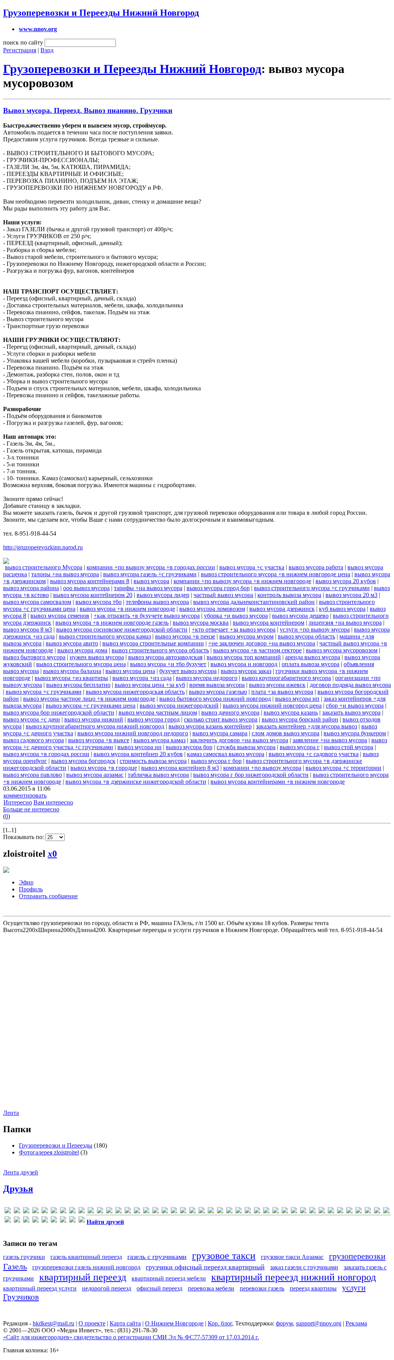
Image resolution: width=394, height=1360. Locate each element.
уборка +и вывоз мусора (236, 615)
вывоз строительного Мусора (43, 567)
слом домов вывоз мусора (285, 733)
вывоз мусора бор (189, 747)
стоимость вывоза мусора (153, 761)
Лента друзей (20, 1172)
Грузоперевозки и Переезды (55, 1145)
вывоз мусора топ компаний (244, 657)
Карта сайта (125, 1323)
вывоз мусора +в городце (103, 768)
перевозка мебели (211, 1288)
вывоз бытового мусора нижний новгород (215, 698)
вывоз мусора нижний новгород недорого (132, 733)
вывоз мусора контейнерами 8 (89, 581)
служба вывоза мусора (246, 747)
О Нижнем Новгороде (174, 1323)
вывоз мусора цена (130, 671)
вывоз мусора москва (201, 622)
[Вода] (275, 1211)
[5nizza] (7, 1211)
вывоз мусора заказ (246, 671)
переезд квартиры (313, 1288)
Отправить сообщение (48, 896)
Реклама (356, 1323)
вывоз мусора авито (72, 643)
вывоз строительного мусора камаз (105, 636)
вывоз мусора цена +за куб (150, 685)
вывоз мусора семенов (59, 615)
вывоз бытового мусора (34, 657)
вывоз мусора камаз (159, 740)
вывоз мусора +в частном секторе (257, 650)
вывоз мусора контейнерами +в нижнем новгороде (277, 781)
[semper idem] (201, 1211)
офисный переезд (159, 1288)
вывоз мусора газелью (218, 691)
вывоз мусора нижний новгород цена (272, 705)
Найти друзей (105, 1222)
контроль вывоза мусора (289, 595)
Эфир (26, 882)
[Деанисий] (303, 1211)
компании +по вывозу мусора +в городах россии (151, 567)
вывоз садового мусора (33, 740)
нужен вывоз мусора (97, 657)
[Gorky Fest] (90, 1211)
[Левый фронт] (367, 1211)
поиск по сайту (23, 42)
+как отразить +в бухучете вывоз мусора (146, 615)
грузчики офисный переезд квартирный (205, 1267)
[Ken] (118, 1211)
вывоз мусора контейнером (268, 622)
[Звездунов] (330, 1211)
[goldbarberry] (72, 1211)
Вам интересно (53, 802)
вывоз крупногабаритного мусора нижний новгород (95, 726)
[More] (146, 1211)
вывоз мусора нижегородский (179, 705)
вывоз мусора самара (219, 733)
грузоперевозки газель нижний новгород (86, 1267)
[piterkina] (173, 1211)
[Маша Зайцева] (26, 1220)
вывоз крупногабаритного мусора (286, 678)
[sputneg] (210, 1211)
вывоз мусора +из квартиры (71, 678)
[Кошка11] (349, 1211)
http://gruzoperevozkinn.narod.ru (43, 547)
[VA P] (220, 1211)
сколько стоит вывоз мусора (220, 719)
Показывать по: (24, 837)
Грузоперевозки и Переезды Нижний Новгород (101, 13)
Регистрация (19, 50)
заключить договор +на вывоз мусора (239, 740)
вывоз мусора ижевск (277, 685)
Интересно (17, 802)
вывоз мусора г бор (216, 761)
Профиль (31, 889)
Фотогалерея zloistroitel (49, 1152)
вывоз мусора (151, 581)
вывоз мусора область (306, 636)
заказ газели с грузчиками (304, 1267)
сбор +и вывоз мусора (355, 705)
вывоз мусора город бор (218, 588)
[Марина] (16, 1220)
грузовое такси (223, 1255)
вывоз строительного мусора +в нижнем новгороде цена (275, 574)
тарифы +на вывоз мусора (148, 588)
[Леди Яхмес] (377, 1211)
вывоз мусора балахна (72, 671)
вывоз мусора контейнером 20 (92, 595)
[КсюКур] (358, 1211)
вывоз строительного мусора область (160, 650)
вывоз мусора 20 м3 (351, 595)
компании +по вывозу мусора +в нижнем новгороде (242, 581)
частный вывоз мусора (223, 595)
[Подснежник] (53, 1220)
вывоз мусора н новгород (243, 664)
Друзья (18, 1189)
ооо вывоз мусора (86, 588)
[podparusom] (183, 1211)
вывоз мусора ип (297, 698)
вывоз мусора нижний (93, 719)
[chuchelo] (44, 1211)
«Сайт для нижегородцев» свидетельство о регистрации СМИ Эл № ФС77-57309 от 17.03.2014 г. (131, 1337)
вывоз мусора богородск (83, 761)
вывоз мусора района (31, 588)
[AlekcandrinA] (26, 1211)
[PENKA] (164, 1211)
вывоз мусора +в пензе (185, 636)
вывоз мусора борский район (300, 719)
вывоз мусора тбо (98, 602)
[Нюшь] (35, 1220)
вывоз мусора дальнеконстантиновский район (254, 602)
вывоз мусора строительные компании (153, 643)
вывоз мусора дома (82, 650)
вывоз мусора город (153, 719)
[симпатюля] (63, 1220)
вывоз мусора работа (316, 567)
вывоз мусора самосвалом (37, 602)
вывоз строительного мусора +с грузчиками (312, 588)
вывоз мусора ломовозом (212, 608)
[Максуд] (7, 1220)
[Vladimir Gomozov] (229, 1211)
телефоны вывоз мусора (157, 602)
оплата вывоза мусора (310, 664)
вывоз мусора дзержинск (282, 608)
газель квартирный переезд (86, 1257)
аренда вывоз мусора (312, 657)
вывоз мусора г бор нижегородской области (251, 774)
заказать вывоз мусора (351, 712)
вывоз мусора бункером (355, 733)
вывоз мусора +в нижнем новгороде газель (112, 622)
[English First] (63, 1211)
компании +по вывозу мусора (262, 768)
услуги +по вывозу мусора (315, 629)
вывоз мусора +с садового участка (314, 754)
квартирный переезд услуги (40, 1288)
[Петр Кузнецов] (44, 1220)
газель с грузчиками (157, 1256)
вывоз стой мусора (348, 747)
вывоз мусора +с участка (251, 567)
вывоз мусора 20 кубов (346, 581)
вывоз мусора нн (139, 747)
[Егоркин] (321, 1211)
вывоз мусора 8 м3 (27, 629)
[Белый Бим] (266, 1211)
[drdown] (53, 1211)
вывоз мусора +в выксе (98, 740)
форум (284, 1323)
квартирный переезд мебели (169, 1278)
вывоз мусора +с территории (343, 768)
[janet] (100, 1211)
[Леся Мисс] (386, 1211)
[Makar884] (137, 1211)
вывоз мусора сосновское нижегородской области (121, 629)
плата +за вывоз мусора (282, 691)
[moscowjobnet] (155, 1211)
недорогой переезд (106, 1288)
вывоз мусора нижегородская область (135, 691)
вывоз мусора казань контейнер (210, 726)
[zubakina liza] (247, 1211)
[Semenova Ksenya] (192, 1211)
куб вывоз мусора (342, 608)
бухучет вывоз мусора (188, 671)
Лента (11, 1113)
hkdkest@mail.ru (53, 1323)
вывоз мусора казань (291, 712)
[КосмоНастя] (340, 1211)
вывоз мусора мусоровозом (341, 650)
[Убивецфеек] (72, 1220)
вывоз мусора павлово (32, 774)
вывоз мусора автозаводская (165, 657)
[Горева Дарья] (293, 1211)
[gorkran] (81, 1211)
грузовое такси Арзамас (292, 1257)
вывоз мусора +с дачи (31, 719)
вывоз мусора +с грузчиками (44, 691)
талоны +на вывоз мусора (65, 574)
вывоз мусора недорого (206, 678)
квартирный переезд (82, 1277)
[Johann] (109, 1211)
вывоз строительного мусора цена (81, 664)
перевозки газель (262, 1288)
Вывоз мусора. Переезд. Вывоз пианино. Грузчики (87, 110)
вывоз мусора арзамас (95, 774)
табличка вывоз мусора (158, 774)
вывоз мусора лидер (163, 595)
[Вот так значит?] (284, 1211)
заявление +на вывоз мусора (329, 740)
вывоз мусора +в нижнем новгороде (127, 608)
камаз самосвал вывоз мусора (225, 754)
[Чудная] (81, 1220)
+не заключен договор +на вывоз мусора (261, 643)
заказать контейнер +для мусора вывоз (306, 726)
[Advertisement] (196, 1017)
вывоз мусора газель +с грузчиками (150, 574)
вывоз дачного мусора (230, 712)
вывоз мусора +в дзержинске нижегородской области (135, 781)
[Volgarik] (238, 1211)
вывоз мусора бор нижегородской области (58, 712)
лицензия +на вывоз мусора (345, 622)
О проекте (91, 1323)
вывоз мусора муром (246, 636)
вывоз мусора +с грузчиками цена (90, 705)
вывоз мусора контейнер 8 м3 (180, 768)
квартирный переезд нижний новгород (293, 1277)
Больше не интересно (31, 809)
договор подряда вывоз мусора (350, 685)
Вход (46, 50)
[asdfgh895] (35, 1211)
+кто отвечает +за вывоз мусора (233, 629)
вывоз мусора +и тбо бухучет (168, 664)
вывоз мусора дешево (300, 615)
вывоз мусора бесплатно (78, 685)
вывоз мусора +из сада (142, 678)
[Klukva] (127, 1211)
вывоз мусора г (300, 747)
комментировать (25, 795)
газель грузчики (24, 1257)
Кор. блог (220, 1323)
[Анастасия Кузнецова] (257, 1211)
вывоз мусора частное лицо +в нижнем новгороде (89, 698)
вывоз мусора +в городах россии (46, 754)
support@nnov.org (318, 1323)
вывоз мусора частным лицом (158, 712)
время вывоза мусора (217, 685)
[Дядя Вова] (312, 1211)
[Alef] (16, 1211)
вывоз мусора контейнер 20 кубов (138, 754)
